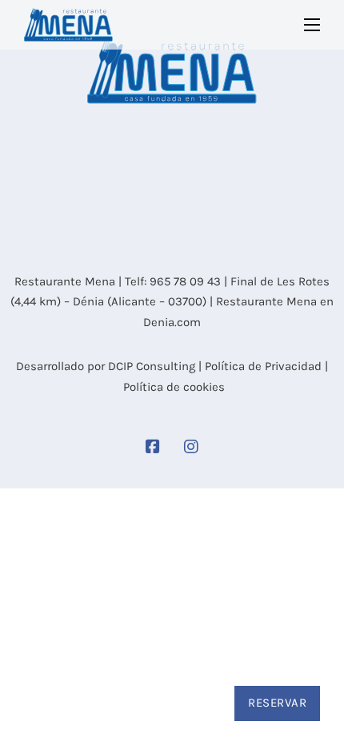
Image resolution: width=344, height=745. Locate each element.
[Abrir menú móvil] (312, 24)
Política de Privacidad (263, 366)
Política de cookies (174, 387)
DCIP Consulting (151, 366)
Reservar (277, 702)
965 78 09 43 (185, 281)
